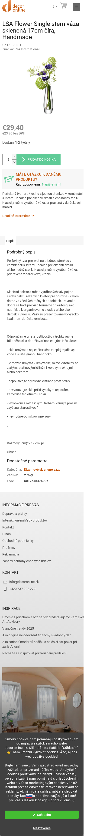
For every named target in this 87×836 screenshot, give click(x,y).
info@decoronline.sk (24, 582)
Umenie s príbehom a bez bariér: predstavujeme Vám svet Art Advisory (43, 619)
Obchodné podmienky (18, 541)
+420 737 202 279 (22, 589)
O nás (6, 534)
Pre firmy (8, 547)
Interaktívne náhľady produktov (25, 520)
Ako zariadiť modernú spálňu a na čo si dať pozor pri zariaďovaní (39, 644)
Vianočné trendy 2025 (18, 628)
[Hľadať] (54, 7)
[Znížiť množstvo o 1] (14, 162)
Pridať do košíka (42, 159)
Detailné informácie (16, 216)
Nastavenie (42, 828)
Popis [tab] (10, 241)
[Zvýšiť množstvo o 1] (14, 156)
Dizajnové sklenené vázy (42, 469)
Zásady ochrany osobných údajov (26, 561)
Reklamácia (10, 554)
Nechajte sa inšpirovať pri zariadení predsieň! (34, 653)
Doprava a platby (14, 514)
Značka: (20, 49)
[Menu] (76, 7)
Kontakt (8, 527)
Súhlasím (44, 815)
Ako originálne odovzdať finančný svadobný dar (36, 635)
